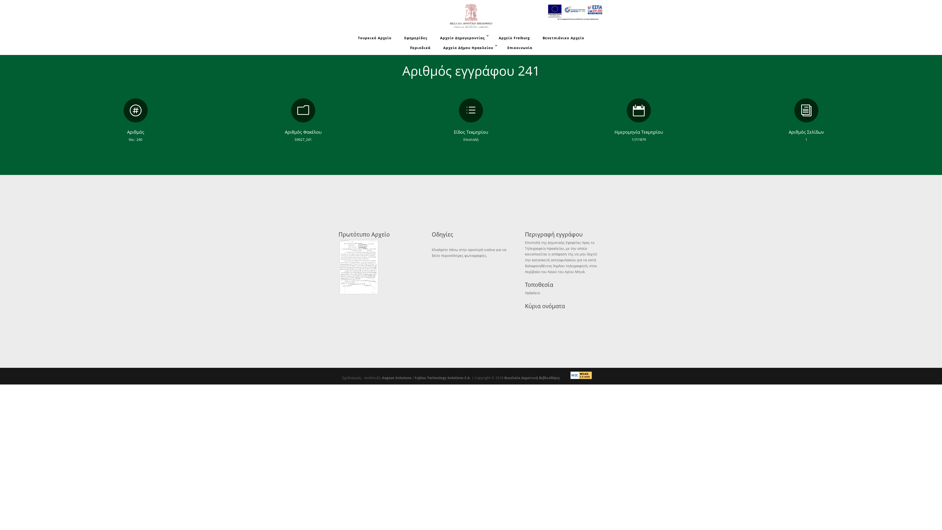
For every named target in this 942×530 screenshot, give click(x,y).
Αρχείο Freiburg (514, 38)
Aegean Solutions (396, 377)
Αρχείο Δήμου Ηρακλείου (468, 47)
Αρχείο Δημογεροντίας (462, 38)
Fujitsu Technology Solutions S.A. (443, 377)
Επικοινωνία (519, 47)
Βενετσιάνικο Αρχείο (563, 38)
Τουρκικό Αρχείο (375, 38)
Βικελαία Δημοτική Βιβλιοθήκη (532, 377)
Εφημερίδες (415, 38)
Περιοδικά (420, 47)
